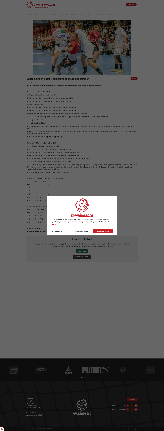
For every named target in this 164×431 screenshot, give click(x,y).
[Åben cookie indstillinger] (2, 429)
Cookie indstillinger (57, 231)
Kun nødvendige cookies (81, 231)
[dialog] (82, 215)
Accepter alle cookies (103, 231)
